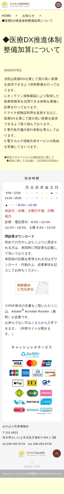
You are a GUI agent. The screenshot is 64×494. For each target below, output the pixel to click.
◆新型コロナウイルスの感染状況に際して (29, 157)
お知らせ (28, 15)
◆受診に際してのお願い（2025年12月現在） (33, 160)
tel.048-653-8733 (13, 443)
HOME (6, 15)
